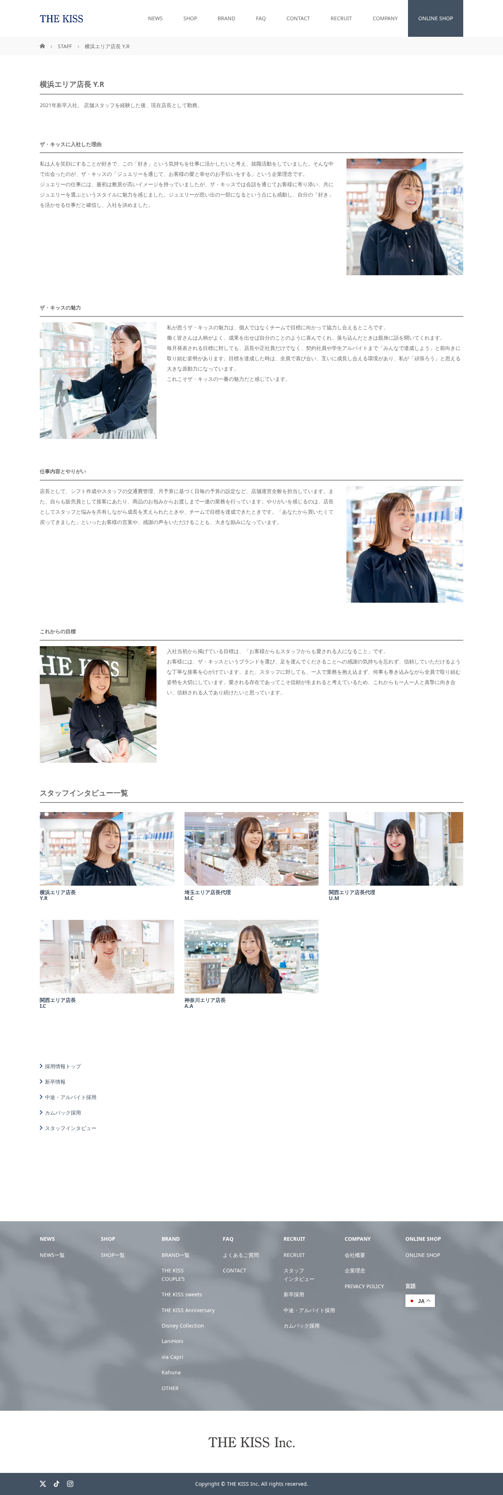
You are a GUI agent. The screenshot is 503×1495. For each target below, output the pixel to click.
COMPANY (385, 18)
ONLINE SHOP (435, 18)
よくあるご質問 (241, 1254)
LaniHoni (172, 1341)
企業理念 (355, 1270)
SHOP (190, 18)
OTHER (170, 1388)
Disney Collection (183, 1325)
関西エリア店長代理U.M (352, 895)
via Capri (172, 1356)
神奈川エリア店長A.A (205, 1003)
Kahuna (171, 1372)
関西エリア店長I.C (58, 1003)
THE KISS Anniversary (188, 1310)
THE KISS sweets (182, 1294)
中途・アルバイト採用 (70, 1096)
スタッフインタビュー (70, 1127)
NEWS (155, 18)
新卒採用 (294, 1294)
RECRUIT (341, 18)
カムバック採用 (63, 1112)
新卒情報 (55, 1081)
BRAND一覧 (176, 1254)
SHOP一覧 (113, 1254)
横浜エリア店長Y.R (58, 895)
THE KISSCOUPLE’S (173, 1274)
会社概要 (355, 1254)
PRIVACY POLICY (364, 1286)
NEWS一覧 (52, 1254)
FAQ (261, 18)
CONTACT (298, 18)
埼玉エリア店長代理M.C (207, 895)
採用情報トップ (63, 1066)
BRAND (226, 18)
